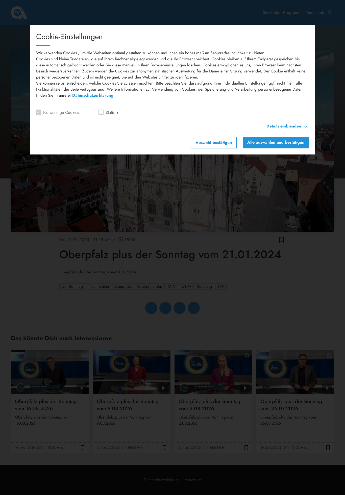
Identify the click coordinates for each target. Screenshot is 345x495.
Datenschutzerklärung (92, 95)
